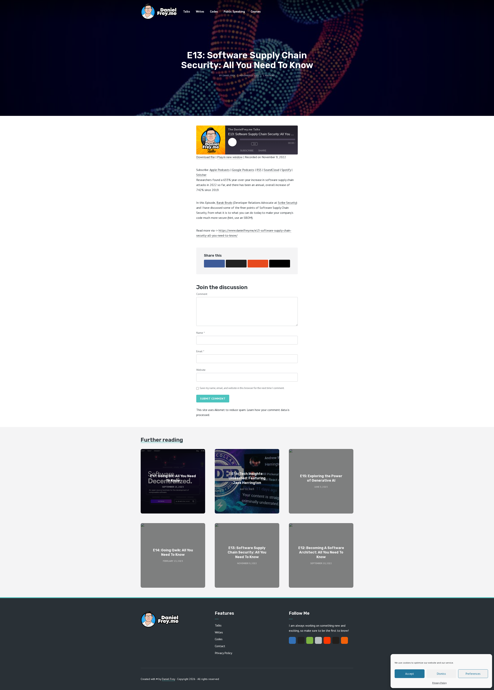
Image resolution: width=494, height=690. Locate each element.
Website (201, 370)
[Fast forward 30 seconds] (261, 144)
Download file (205, 157)
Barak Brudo (224, 203)
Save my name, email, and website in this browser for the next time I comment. (242, 388)
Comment (201, 294)
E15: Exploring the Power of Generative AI (321, 478)
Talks (186, 11)
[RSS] (344, 640)
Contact (220, 646)
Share (262, 150)
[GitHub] (335, 640)
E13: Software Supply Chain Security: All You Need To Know (247, 552)
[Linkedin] (292, 640)
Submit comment (212, 398)
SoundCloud (271, 170)
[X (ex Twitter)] (301, 640)
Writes (200, 11)
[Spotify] (309, 640)
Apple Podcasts (220, 170)
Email (200, 351)
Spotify (286, 170)
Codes (214, 11)
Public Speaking (234, 11)
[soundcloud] (327, 640)
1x (254, 144)
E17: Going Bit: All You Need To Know (173, 478)
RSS (258, 170)
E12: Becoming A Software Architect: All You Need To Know (321, 552)
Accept (409, 674)
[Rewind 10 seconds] (247, 144)
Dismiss (441, 674)
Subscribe (247, 150)
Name (200, 332)
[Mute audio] (242, 144)
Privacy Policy (439, 682)
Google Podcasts (243, 170)
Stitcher (201, 175)
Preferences (473, 674)
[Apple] (318, 640)
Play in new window (230, 157)
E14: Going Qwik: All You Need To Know (173, 552)
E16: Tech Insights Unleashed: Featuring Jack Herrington (247, 478)
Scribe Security (287, 203)
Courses (256, 11)
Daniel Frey (228, 75)
